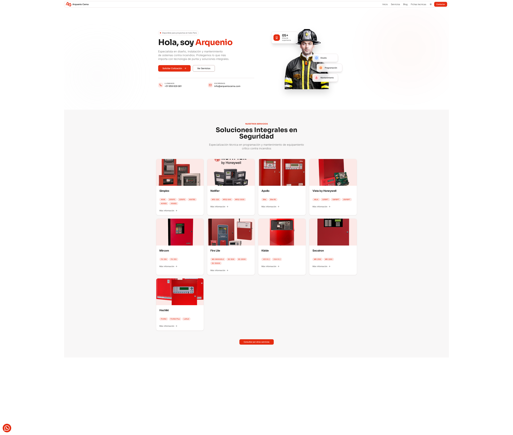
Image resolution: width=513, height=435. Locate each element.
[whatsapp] (7, 428)
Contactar (440, 4)
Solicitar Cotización (172, 68)
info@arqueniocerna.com (227, 86)
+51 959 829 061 (173, 86)
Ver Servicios (203, 68)
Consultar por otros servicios (256, 342)
